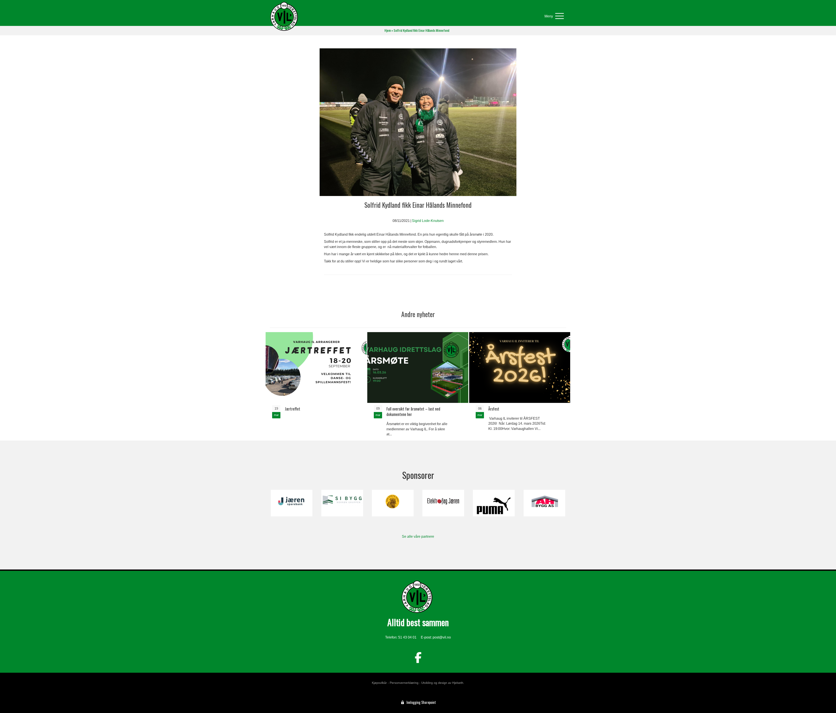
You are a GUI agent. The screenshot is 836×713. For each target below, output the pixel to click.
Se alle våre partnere (418, 536)
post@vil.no (442, 637)
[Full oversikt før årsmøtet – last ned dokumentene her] (417, 386)
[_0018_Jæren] (291, 503)
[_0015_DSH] (392, 503)
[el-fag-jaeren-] (443, 503)
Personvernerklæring (404, 682)
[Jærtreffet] (316, 386)
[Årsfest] (519, 386)
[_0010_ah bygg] (544, 503)
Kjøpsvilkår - (380, 682)
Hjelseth (457, 682)
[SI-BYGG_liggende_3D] (342, 503)
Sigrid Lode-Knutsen (428, 221)
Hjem (387, 30)
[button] (553, 16)
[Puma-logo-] (493, 503)
